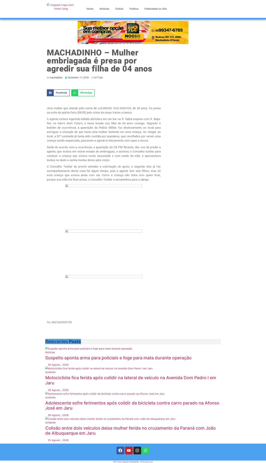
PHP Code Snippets (121, 462)
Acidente (50, 372)
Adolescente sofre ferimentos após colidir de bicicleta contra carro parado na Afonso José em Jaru (132, 405)
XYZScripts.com (146, 462)
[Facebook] (120, 450)
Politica (133, 8)
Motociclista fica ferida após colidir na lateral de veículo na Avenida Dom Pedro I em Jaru (130, 380)
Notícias (104, 8)
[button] (58, 92)
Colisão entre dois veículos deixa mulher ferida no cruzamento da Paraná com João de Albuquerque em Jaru (130, 430)
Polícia (119, 8)
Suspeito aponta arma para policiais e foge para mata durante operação (118, 357)
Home (90, 8)
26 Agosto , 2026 (58, 364)
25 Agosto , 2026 (58, 440)
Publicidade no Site (156, 8)
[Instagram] (137, 450)
